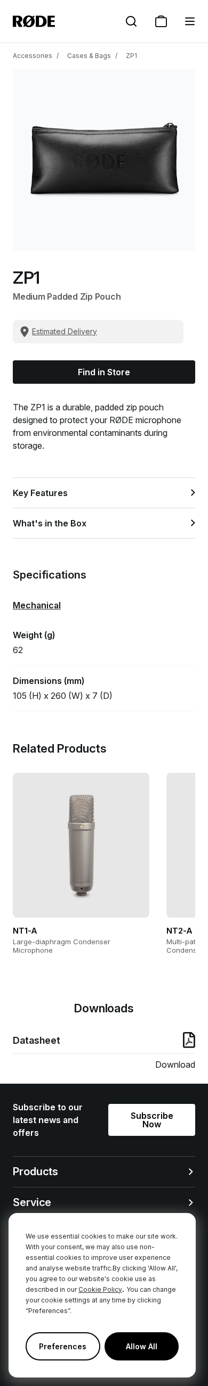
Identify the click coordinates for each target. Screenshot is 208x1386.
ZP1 (131, 56)
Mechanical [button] (37, 605)
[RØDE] (34, 21)
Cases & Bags (89, 56)
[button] (190, 21)
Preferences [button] (62, 1346)
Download (175, 1064)
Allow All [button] (141, 1346)
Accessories (32, 56)
